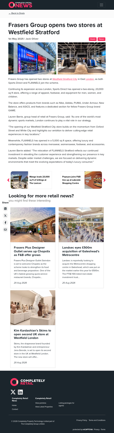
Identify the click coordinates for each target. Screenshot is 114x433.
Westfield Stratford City (64, 79)
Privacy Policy (81, 420)
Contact (15, 409)
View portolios (40, 403)
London (90, 79)
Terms (103, 429)
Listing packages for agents (66, 404)
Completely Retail (43, 398)
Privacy (96, 429)
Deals (92, 39)
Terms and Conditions (97, 420)
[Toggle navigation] (101, 5)
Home (14, 405)
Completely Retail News (20, 399)
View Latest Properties (44, 407)
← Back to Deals (17, 13)
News (101, 39)
